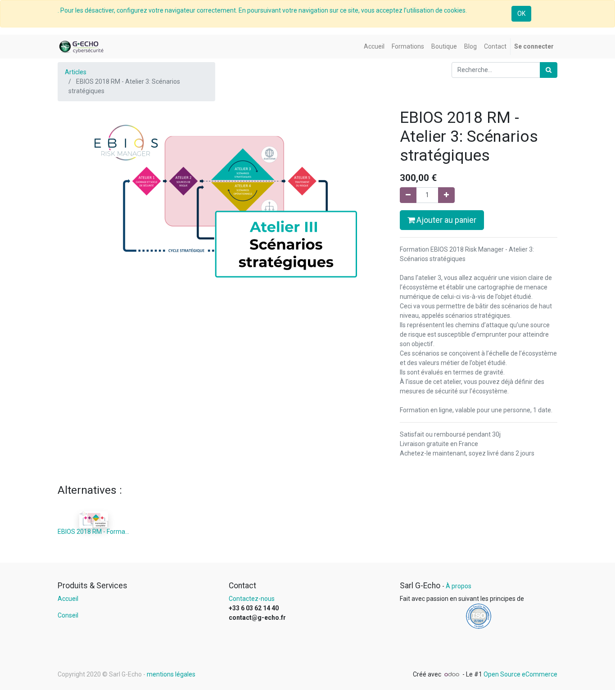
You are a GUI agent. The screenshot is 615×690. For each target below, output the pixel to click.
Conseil (68, 615)
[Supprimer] (408, 195)
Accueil (68, 598)
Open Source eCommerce (520, 674)
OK (521, 13)
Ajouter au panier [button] (445, 220)
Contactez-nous (252, 598)
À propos (458, 586)
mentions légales (171, 674)
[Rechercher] (548, 70)
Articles (75, 72)
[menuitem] (374, 46)
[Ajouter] (446, 195)
